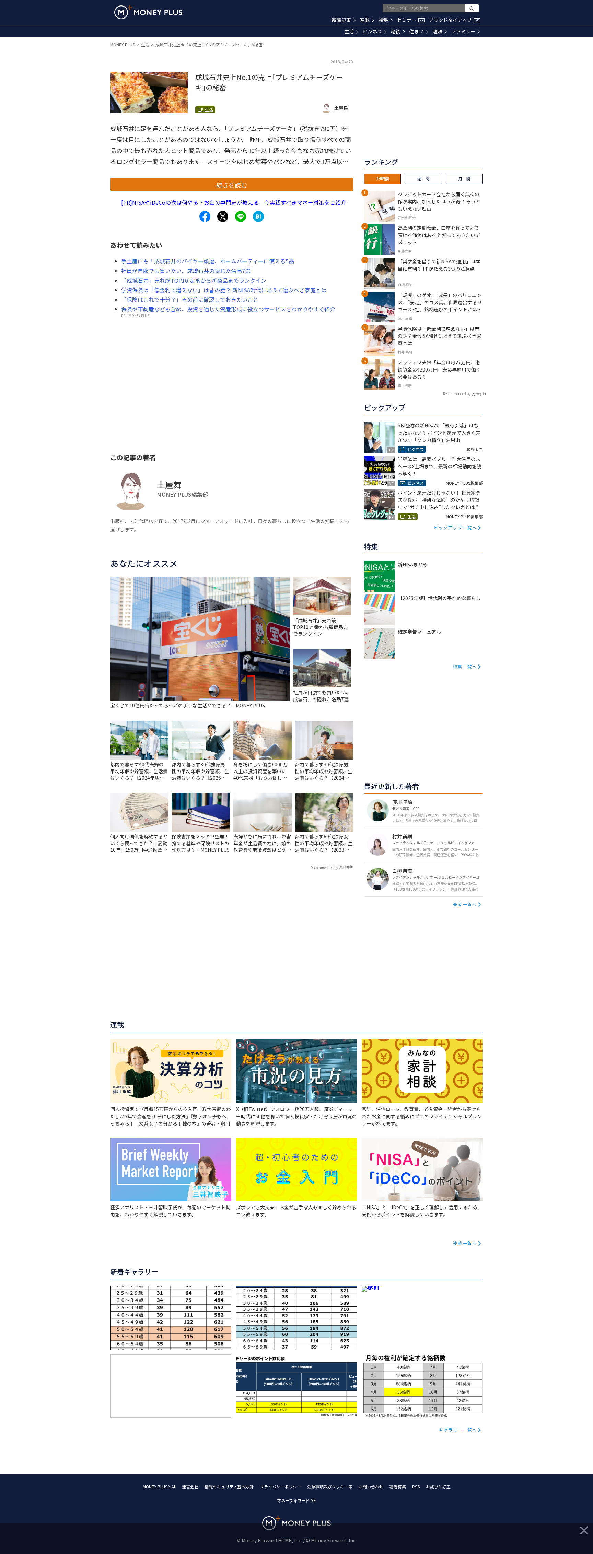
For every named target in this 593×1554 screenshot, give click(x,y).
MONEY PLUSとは (159, 1487)
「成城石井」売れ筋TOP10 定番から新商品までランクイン (193, 280)
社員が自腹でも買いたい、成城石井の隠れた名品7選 (186, 271)
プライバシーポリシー (280, 1487)
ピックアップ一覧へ (455, 527)
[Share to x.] (222, 216)
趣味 (437, 31)
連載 (365, 19)
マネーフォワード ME (296, 1500)
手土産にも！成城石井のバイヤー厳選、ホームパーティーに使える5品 (207, 261)
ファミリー (463, 31)
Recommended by (324, 867)
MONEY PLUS (122, 44)
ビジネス (372, 31)
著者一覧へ (465, 904)
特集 (383, 19)
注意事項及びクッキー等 (329, 1487)
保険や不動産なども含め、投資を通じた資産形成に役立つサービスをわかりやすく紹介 (228, 309)
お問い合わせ (371, 1487)
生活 (349, 31)
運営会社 (190, 1487)
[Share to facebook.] (204, 216)
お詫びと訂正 (438, 1487)
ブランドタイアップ (454, 19)
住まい (416, 31)
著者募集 (397, 1487)
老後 (395, 31)
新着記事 (341, 19)
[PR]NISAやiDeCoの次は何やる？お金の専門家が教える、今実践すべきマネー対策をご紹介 (233, 202)
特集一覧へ (465, 666)
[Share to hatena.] (258, 216)
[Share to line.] (240, 216)
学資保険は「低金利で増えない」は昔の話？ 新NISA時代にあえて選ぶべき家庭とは (224, 290)
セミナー (410, 19)
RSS (416, 1487)
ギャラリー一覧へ (458, 1430)
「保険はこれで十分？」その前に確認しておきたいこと (189, 299)
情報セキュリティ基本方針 (229, 1487)
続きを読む (231, 184)
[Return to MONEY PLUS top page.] (148, 12)
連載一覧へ (465, 1243)
